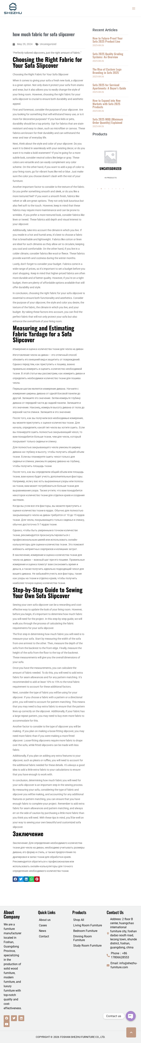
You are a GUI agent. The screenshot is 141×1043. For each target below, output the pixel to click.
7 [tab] (120, 189)
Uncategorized (48, 44)
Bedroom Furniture (85, 931)
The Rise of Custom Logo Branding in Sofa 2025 (107, 71)
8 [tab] (123, 189)
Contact (44, 936)
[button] (15, 879)
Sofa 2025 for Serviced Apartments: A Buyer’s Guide (109, 86)
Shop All (78, 920)
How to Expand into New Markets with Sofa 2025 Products (107, 103)
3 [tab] (105, 189)
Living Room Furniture (87, 925)
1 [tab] (98, 189)
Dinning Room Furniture (82, 938)
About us (44, 920)
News (42, 931)
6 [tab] (116, 189)
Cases (43, 925)
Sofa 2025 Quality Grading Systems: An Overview (108, 55)
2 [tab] (101, 189)
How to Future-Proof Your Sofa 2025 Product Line (108, 40)
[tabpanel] (110, 159)
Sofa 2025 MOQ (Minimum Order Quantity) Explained (108, 121)
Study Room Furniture (87, 945)
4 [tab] (109, 189)
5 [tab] (112, 189)
